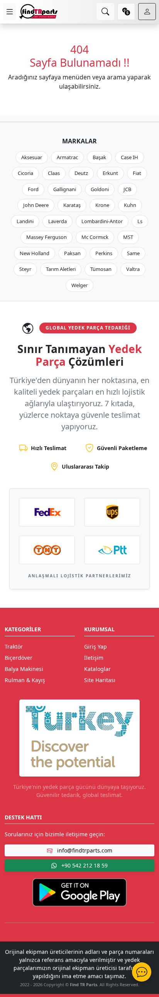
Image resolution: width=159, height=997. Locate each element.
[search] (105, 11)
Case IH (129, 157)
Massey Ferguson (46, 237)
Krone (102, 205)
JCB (127, 189)
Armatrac (67, 157)
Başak (99, 157)
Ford (33, 189)
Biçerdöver (18, 657)
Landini (25, 221)
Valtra (133, 269)
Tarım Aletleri (61, 269)
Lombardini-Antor (102, 221)
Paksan (72, 253)
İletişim (93, 657)
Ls (139, 221)
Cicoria (25, 173)
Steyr (25, 269)
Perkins (103, 253)
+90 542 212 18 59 (84, 865)
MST (128, 237)
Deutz (81, 173)
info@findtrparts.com (84, 850)
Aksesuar (31, 157)
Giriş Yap (95, 646)
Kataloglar (97, 669)
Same (133, 253)
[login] (147, 11)
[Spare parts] (38, 11)
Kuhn (130, 205)
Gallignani (64, 189)
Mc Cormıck (94, 237)
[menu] (9, 11)
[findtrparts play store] (79, 892)
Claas (54, 173)
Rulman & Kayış (25, 680)
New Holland (34, 253)
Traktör (14, 646)
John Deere (36, 205)
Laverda (57, 221)
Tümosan (101, 269)
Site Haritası (99, 680)
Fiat (137, 173)
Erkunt (110, 173)
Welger (79, 285)
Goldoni (100, 189)
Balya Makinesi (24, 669)
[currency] (126, 11)
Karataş (72, 205)
